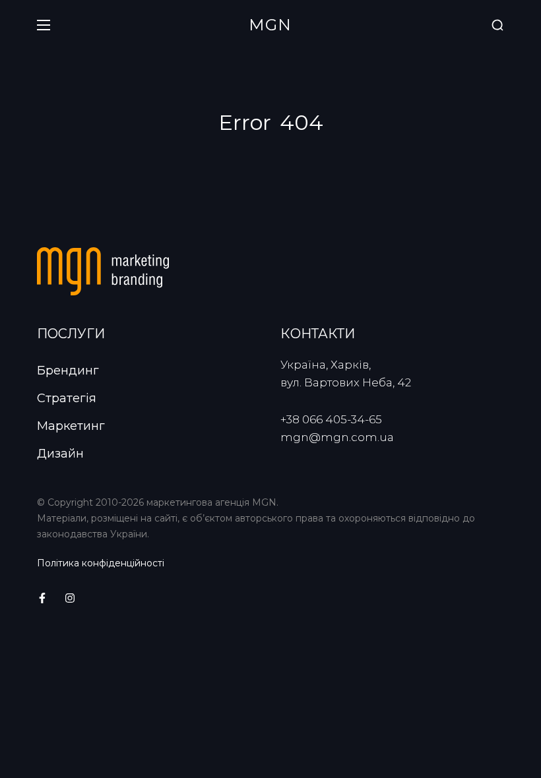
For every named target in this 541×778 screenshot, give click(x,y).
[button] (497, 25)
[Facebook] (42, 598)
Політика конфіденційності (100, 563)
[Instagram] (69, 598)
